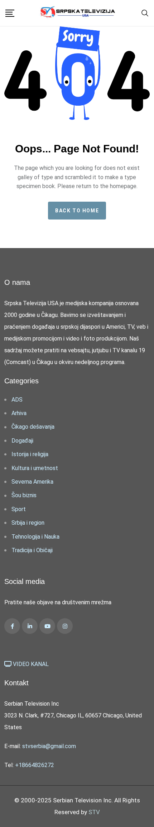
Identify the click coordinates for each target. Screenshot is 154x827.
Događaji (22, 440)
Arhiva (19, 413)
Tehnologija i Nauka (35, 536)
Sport (18, 509)
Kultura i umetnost (34, 468)
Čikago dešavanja (32, 426)
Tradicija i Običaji (32, 550)
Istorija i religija (29, 454)
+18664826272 (34, 765)
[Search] (145, 12)
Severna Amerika (32, 481)
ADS (17, 399)
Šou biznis (24, 495)
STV (94, 812)
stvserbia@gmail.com (49, 746)
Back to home (77, 210)
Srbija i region (27, 522)
